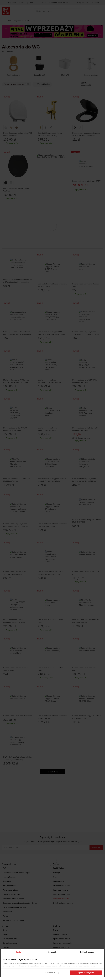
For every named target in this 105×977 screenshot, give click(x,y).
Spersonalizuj (50, 973)
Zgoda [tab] (18, 952)
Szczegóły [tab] (52, 952)
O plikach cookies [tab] (87, 952)
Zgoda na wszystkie (86, 973)
